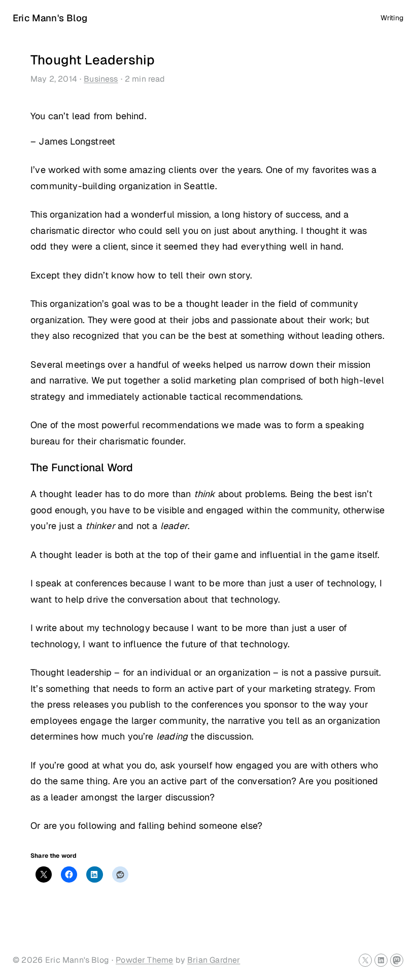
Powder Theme (144, 960)
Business (101, 79)
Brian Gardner (213, 960)
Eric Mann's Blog (50, 18)
